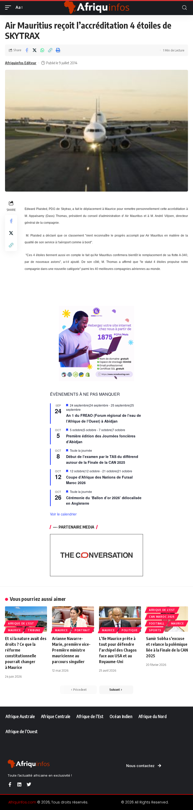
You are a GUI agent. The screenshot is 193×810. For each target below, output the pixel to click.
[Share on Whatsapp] (42, 50)
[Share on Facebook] (26, 50)
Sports (155, 630)
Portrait (82, 630)
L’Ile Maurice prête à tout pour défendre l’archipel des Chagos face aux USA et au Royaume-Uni (118, 650)
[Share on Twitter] (34, 50)
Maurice (14, 630)
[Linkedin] (19, 784)
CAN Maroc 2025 (162, 616)
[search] (184, 8)
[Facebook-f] (10, 784)
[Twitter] (29, 784)
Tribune (34, 630)
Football (156, 623)
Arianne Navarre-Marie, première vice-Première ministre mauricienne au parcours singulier (71, 650)
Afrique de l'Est (21, 623)
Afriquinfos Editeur (20, 63)
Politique (129, 630)
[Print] (57, 50)
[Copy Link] (50, 50)
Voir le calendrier (63, 513)
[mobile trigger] (9, 7)
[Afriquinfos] (96, 7)
